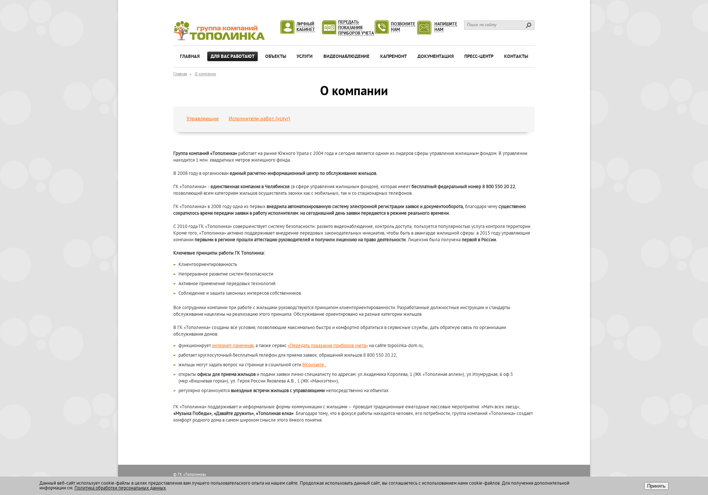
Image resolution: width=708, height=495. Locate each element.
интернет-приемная (232, 346)
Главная (180, 74)
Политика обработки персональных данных (120, 488)
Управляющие (203, 118)
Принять (656, 486)
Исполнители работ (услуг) (259, 118)
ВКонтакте (313, 365)
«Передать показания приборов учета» (328, 346)
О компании (205, 74)
